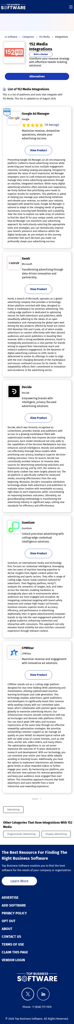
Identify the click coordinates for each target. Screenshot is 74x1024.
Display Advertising (56, 834)
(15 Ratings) (52, 124)
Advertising (13, 809)
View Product (38, 150)
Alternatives (37, 76)
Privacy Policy (14, 913)
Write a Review (41, 54)
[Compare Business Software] (37, 977)
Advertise (10, 897)
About (7, 928)
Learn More (19, 881)
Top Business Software (29, 1018)
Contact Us (11, 936)
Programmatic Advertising (21, 834)
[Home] (13, 7)
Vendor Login (13, 960)
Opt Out (8, 921)
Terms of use (13, 944)
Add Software (14, 905)
